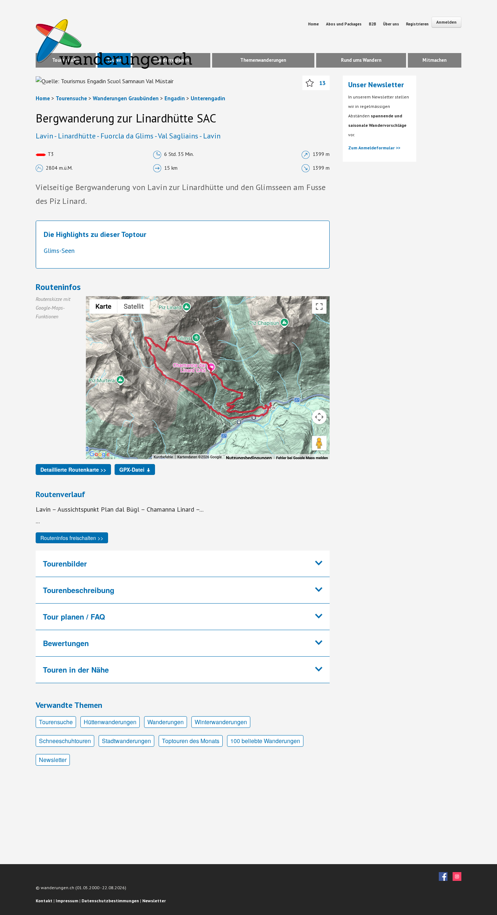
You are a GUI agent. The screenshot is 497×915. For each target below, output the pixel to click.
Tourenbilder (65, 563)
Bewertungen (66, 643)
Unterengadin (208, 98)
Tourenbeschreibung (78, 590)
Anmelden (446, 22)
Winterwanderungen (221, 722)
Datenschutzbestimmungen (110, 900)
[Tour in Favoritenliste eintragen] (309, 83)
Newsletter (53, 759)
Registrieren (417, 24)
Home (313, 24)
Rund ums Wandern (361, 60)
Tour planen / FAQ (74, 616)
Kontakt (44, 900)
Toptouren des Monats (190, 741)
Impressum (67, 900)
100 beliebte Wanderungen (265, 741)
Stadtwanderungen (126, 741)
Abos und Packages (344, 24)
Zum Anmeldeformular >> (374, 147)
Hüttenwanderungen (110, 722)
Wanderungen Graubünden (126, 98)
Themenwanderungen (263, 60)
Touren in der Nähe (76, 669)
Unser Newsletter (376, 84)
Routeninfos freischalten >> (71, 537)
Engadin (174, 98)
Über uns (391, 24)
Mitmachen (434, 60)
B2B (373, 24)
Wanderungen (165, 722)
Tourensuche (71, 98)
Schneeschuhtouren (65, 741)
